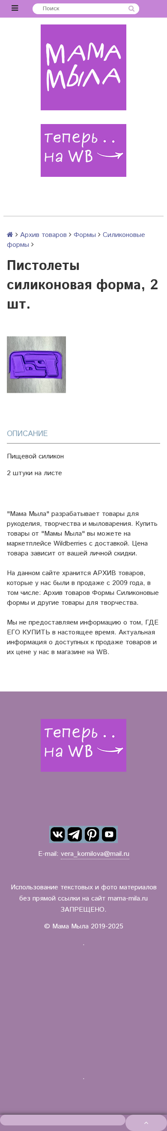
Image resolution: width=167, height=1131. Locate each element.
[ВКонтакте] (57, 834)
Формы (85, 235)
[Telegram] (75, 834)
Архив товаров (43, 235)
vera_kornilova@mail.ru (95, 854)
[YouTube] (109, 834)
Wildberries (70, 544)
